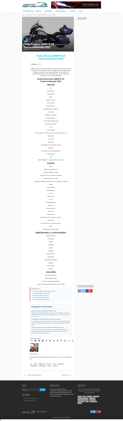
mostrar (39, 64)
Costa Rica (35, 316)
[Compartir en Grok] (69, 340)
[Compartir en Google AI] (65, 340)
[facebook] (93, 11)
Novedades (48, 11)
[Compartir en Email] (50, 340)
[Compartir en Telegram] (43, 340)
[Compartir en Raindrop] (54, 340)
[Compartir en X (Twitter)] (32, 340)
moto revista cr (81, 401)
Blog (80, 11)
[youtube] (91, 291)
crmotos (49, 364)
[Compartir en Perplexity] (72, 340)
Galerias (73, 11)
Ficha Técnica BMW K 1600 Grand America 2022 (44, 291)
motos (49, 365)
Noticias (38, 11)
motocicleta (50, 75)
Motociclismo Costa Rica (83, 399)
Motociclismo (92, 398)
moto (54, 364)
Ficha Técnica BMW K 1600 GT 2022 (41, 293)
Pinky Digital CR (67, 417)
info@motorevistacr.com (32, 398)
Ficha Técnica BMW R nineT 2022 (55, 160)
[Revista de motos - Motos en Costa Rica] (35, 4)
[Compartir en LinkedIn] (35, 340)
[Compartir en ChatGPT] (61, 340)
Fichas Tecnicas (61, 11)
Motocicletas (34, 365)
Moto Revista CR (28, 11)
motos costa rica (93, 401)
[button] (1, 420)
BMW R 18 (41, 364)
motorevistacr (42, 365)
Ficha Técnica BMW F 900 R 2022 (41, 297)
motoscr (55, 365)
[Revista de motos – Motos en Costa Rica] (28, 411)
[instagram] (87, 291)
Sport (25, 41)
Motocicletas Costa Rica (83, 398)
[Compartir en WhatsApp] (46, 340)
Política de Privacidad (41, 411)
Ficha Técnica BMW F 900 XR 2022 (41, 299)
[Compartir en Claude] (57, 340)
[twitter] (95, 11)
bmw (35, 364)
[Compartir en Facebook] (39, 340)
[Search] (100, 11)
